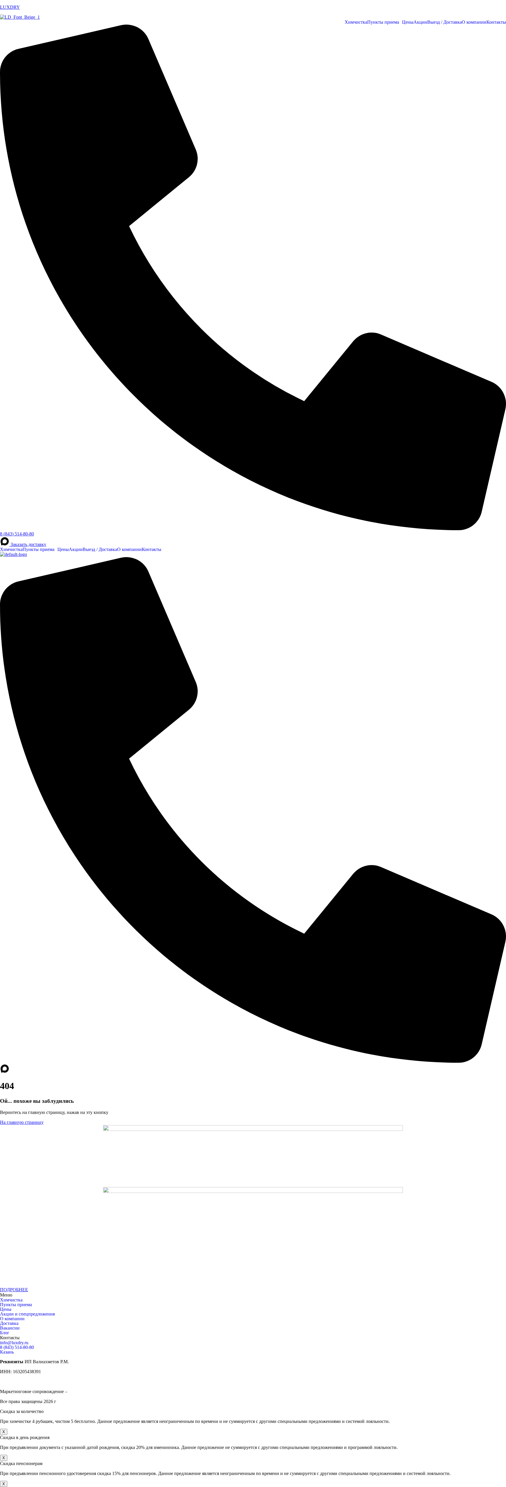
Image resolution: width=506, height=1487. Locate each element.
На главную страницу (22, 1122)
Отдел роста (81, 1391)
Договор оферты (16, 1381)
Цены (407, 22)
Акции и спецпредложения (27, 1314)
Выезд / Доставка (444, 22)
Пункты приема (383, 22)
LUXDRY (10, 7)
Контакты (496, 22)
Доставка (9, 1323)
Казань (7, 1352)
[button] (384, 22)
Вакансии (10, 1328)
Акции (420, 22)
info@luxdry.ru (14, 1342)
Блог (4, 1332)
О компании (474, 22)
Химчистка (356, 22)
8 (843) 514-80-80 (17, 1347)
